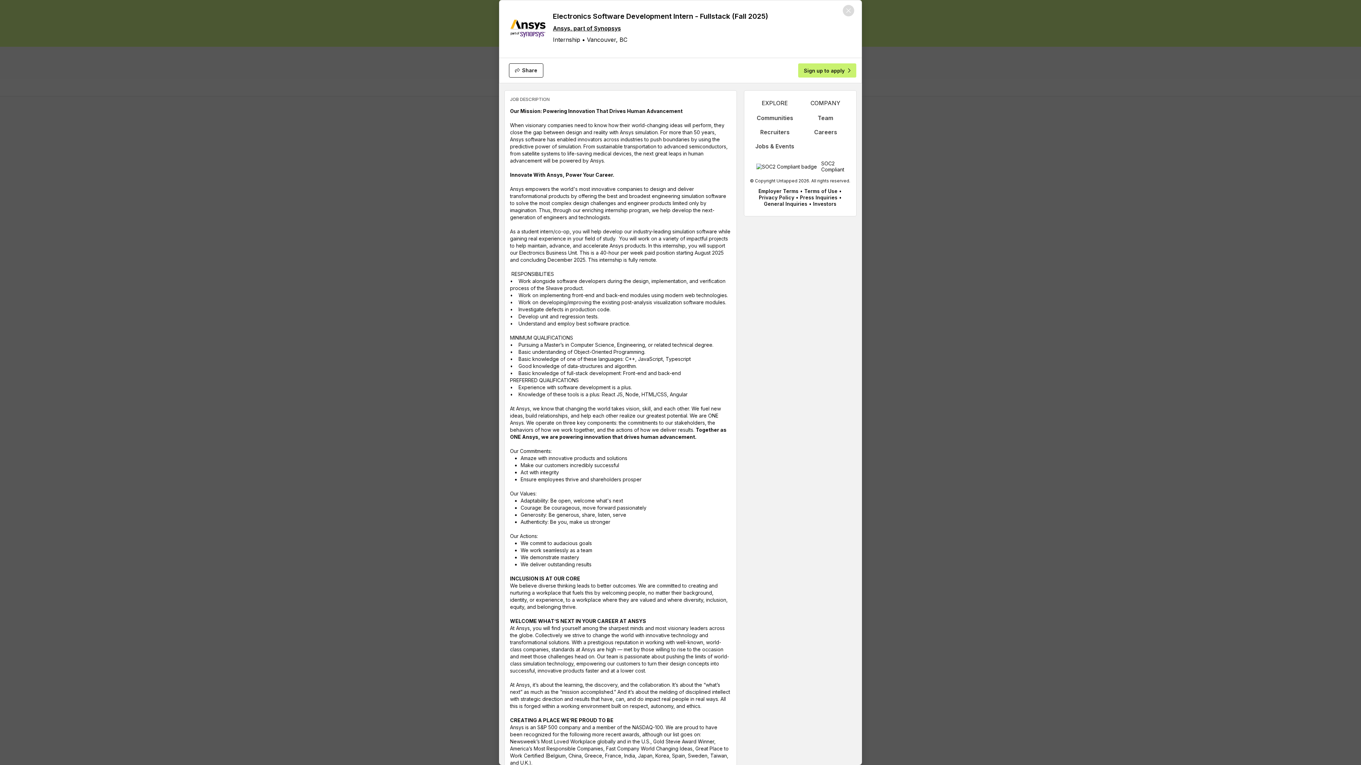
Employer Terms (778, 191)
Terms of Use (821, 191)
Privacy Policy (776, 197)
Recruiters (775, 132)
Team (825, 117)
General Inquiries (785, 204)
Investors (824, 204)
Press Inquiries (819, 197)
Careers (825, 132)
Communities (775, 117)
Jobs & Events (774, 146)
